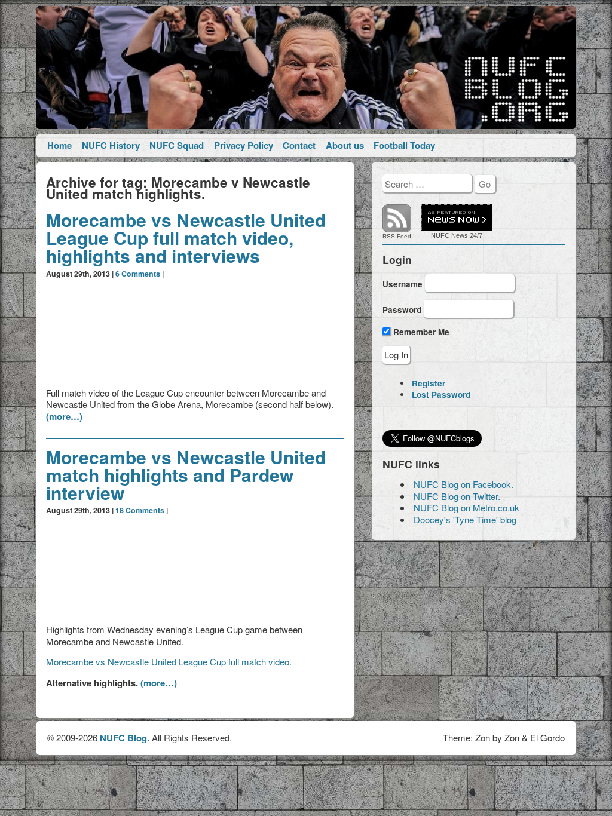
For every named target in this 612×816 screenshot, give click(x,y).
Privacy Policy (243, 145)
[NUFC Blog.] (305, 67)
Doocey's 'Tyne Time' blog (465, 519)
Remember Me (420, 332)
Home (59, 145)
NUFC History (111, 145)
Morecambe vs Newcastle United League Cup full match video (167, 661)
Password (401, 309)
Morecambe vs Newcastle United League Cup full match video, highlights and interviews (186, 237)
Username (402, 283)
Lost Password (441, 394)
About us (345, 145)
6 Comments (137, 273)
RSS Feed (396, 236)
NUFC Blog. (124, 737)
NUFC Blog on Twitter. (457, 496)
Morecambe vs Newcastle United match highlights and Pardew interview (186, 474)
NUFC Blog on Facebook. (463, 484)
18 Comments (139, 510)
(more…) (64, 416)
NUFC (440, 235)
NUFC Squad (176, 145)
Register (428, 383)
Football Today (404, 145)
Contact (299, 145)
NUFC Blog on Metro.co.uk (466, 507)
